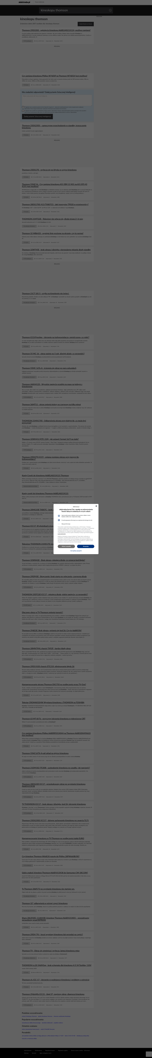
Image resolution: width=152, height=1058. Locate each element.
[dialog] (76, 529)
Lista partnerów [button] (62, 534)
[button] (76, 524)
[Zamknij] (96, 506)
